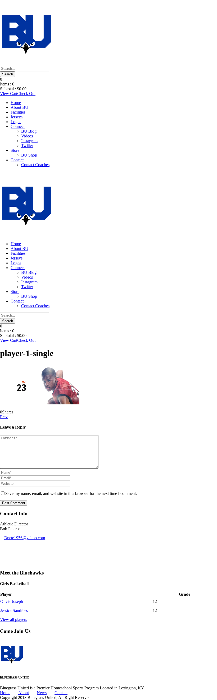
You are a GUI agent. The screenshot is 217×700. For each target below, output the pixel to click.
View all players (13, 619)
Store (15, 150)
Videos (27, 136)
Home (16, 102)
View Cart (8, 93)
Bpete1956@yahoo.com (24, 537)
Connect (18, 126)
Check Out (26, 93)
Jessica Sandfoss (14, 610)
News (42, 692)
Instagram (29, 141)
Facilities (18, 112)
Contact (17, 160)
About (23, 692)
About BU (19, 107)
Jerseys (16, 117)
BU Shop (29, 155)
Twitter (27, 145)
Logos (16, 121)
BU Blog (29, 131)
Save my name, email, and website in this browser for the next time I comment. (71, 493)
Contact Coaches (35, 164)
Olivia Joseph (11, 601)
